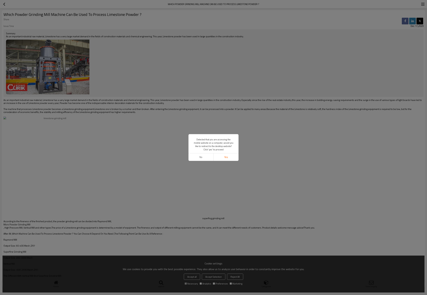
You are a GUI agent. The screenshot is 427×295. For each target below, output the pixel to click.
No (200, 157)
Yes (226, 157)
